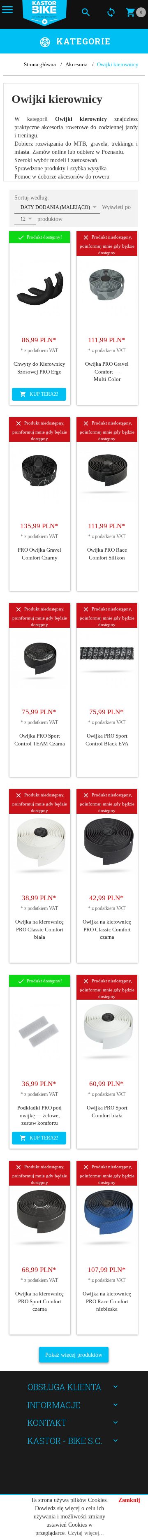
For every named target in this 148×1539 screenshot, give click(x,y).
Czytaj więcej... (86, 1533)
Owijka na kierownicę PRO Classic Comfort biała (39, 929)
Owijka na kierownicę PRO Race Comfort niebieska (107, 1301)
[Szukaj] (86, 12)
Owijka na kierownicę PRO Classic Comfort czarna (107, 929)
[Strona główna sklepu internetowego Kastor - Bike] (44, 13)
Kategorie (83, 41)
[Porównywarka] (111, 12)
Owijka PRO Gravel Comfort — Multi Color (107, 371)
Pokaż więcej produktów (73, 1355)
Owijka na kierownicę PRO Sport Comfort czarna (39, 1301)
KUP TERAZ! (43, 394)
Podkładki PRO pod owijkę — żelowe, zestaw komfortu (39, 1115)
